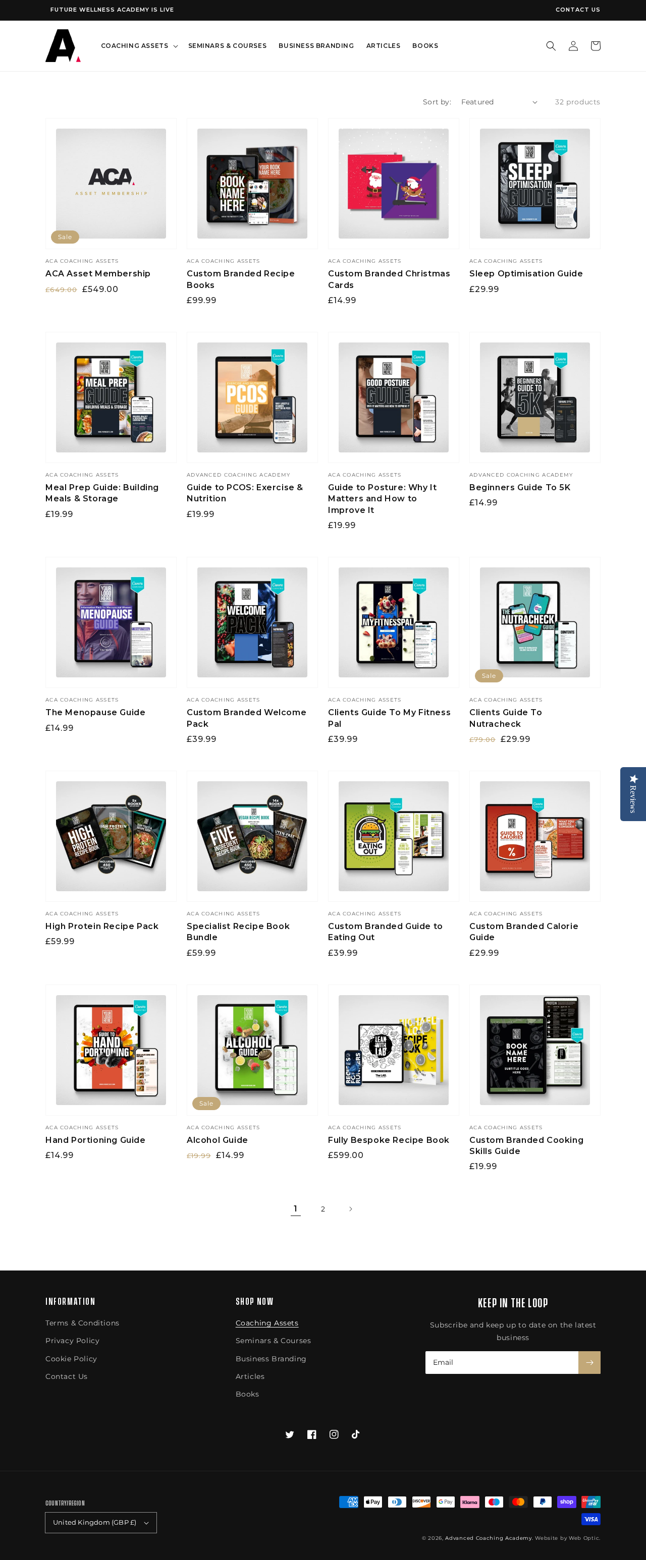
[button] (551, 46)
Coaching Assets (267, 1322)
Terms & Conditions (82, 1322)
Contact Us (578, 9)
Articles (250, 1376)
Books (247, 1394)
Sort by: (437, 101)
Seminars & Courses (273, 1340)
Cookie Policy (71, 1358)
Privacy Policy (72, 1340)
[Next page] (350, 1209)
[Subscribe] (589, 1362)
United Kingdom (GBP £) (94, 1522)
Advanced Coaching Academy (488, 1538)
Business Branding (271, 1358)
